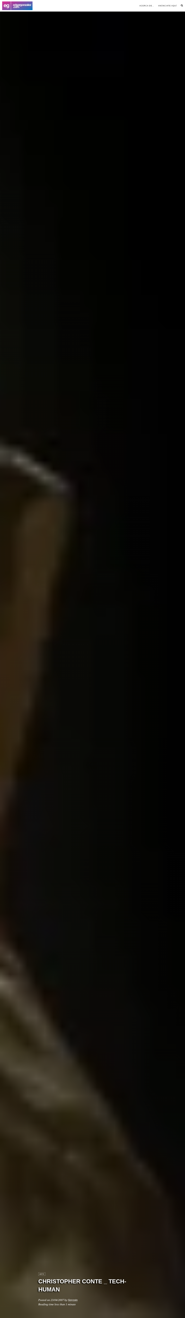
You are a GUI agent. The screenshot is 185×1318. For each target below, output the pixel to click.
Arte (41, 1274)
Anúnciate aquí (167, 6)
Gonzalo (73, 1300)
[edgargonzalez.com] (17, 5)
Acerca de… (146, 6)
